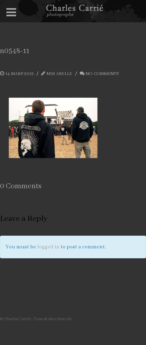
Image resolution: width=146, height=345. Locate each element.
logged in (48, 247)
